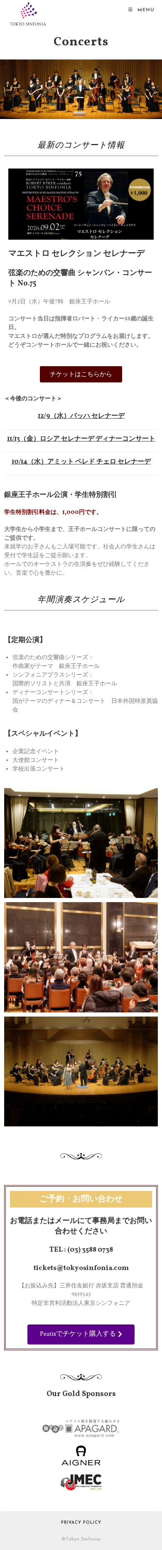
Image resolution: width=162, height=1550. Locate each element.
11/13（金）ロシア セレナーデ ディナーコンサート (81, 439)
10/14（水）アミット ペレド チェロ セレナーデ (81, 461)
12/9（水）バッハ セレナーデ (81, 416)
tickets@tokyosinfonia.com (81, 1268)
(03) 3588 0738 (90, 1250)
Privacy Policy (81, 1522)
